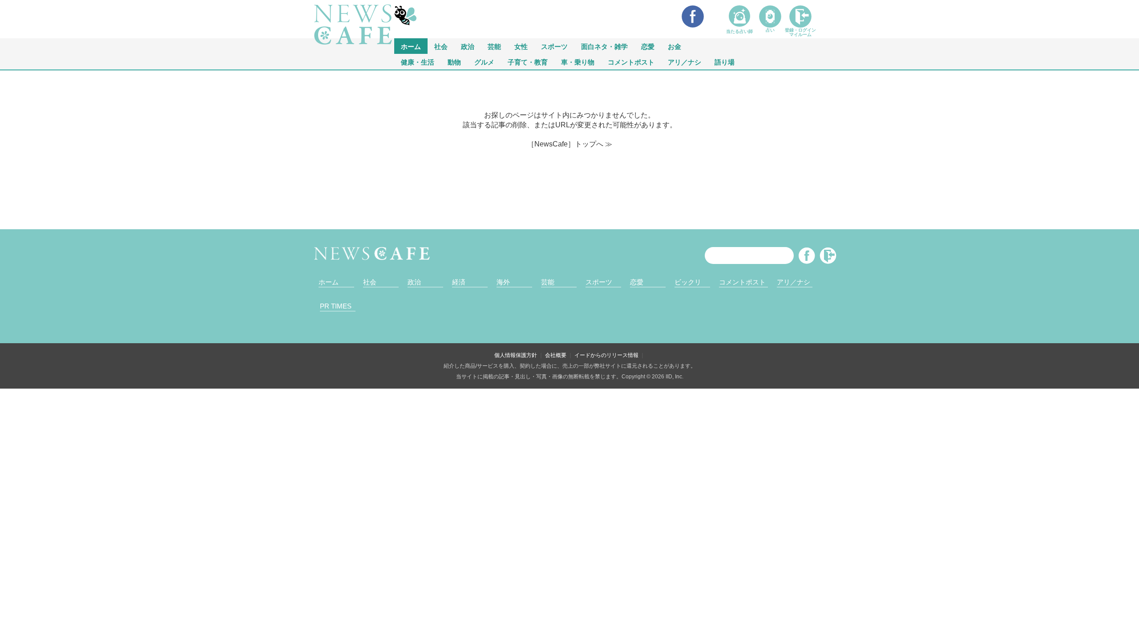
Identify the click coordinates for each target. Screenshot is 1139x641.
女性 (521, 46)
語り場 (725, 61)
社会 (441, 46)
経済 (458, 282)
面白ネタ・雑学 (604, 46)
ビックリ (688, 282)
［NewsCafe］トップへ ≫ (569, 144)
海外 (503, 282)
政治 (467, 46)
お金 (674, 46)
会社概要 (555, 355)
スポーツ (554, 46)
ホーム (329, 282)
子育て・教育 (528, 61)
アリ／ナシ (684, 61)
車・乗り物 (577, 61)
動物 (454, 61)
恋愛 (647, 46)
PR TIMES (335, 306)
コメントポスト (631, 61)
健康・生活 (417, 61)
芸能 (494, 46)
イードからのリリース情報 (606, 355)
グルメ (484, 61)
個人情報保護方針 (515, 355)
